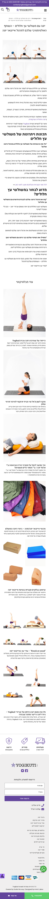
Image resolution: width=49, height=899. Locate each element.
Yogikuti (26, 123)
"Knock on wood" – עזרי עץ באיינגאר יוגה (28, 651)
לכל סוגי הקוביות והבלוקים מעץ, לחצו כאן (31, 184)
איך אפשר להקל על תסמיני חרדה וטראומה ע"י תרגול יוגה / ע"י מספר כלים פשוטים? (26, 466)
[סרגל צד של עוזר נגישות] (2, 876)
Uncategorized (36, 18)
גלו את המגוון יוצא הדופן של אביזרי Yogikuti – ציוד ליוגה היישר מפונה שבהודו (26, 713)
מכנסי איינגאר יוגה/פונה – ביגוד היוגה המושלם (25, 528)
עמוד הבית (44, 19)
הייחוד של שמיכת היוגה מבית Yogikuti (29, 340)
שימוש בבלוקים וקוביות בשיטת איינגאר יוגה (27, 589)
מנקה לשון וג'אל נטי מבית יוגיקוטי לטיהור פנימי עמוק (25, 403)
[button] (43, 869)
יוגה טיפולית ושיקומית (37, 119)
